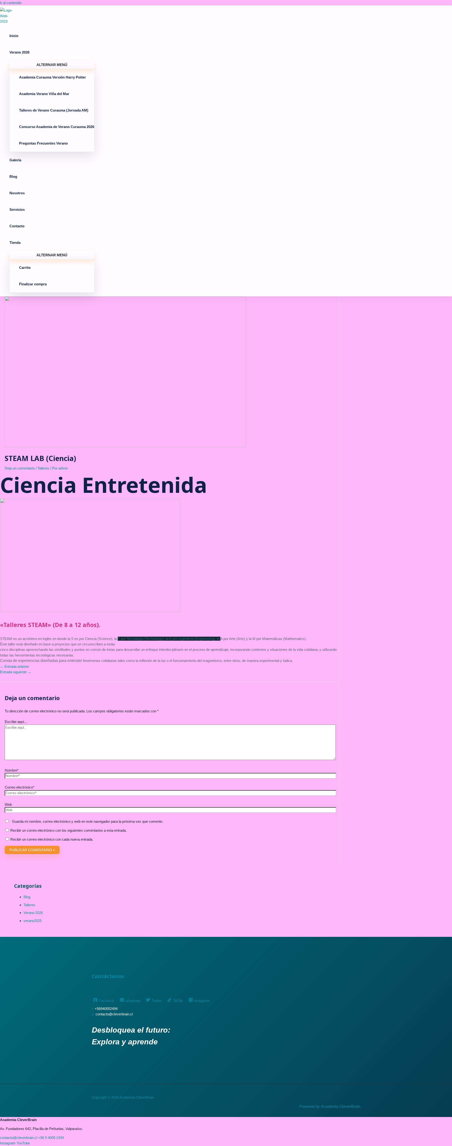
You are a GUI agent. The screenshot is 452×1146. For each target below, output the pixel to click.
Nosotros (17, 193)
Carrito (25, 268)
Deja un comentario (20, 468)
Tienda (14, 243)
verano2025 (33, 921)
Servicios (17, 210)
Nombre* (12, 770)
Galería (15, 160)
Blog (13, 176)
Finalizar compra (33, 284)
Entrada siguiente (15, 672)
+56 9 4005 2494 (51, 1138)
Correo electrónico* (19, 787)
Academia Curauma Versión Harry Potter (52, 77)
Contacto (16, 226)
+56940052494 (106, 1009)
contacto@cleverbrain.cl (114, 1014)
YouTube (23, 1143)
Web (8, 804)
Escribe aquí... (16, 722)
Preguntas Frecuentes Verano (43, 143)
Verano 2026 (19, 52)
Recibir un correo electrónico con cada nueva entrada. (51, 839)
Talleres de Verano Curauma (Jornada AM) (53, 110)
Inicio (13, 36)
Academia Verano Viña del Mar (44, 94)
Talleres (43, 468)
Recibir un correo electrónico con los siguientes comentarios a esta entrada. (68, 830)
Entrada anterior (14, 666)
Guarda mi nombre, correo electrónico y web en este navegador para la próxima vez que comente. (87, 821)
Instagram (8, 1143)
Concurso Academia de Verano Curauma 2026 (56, 127)
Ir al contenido (10, 3)
